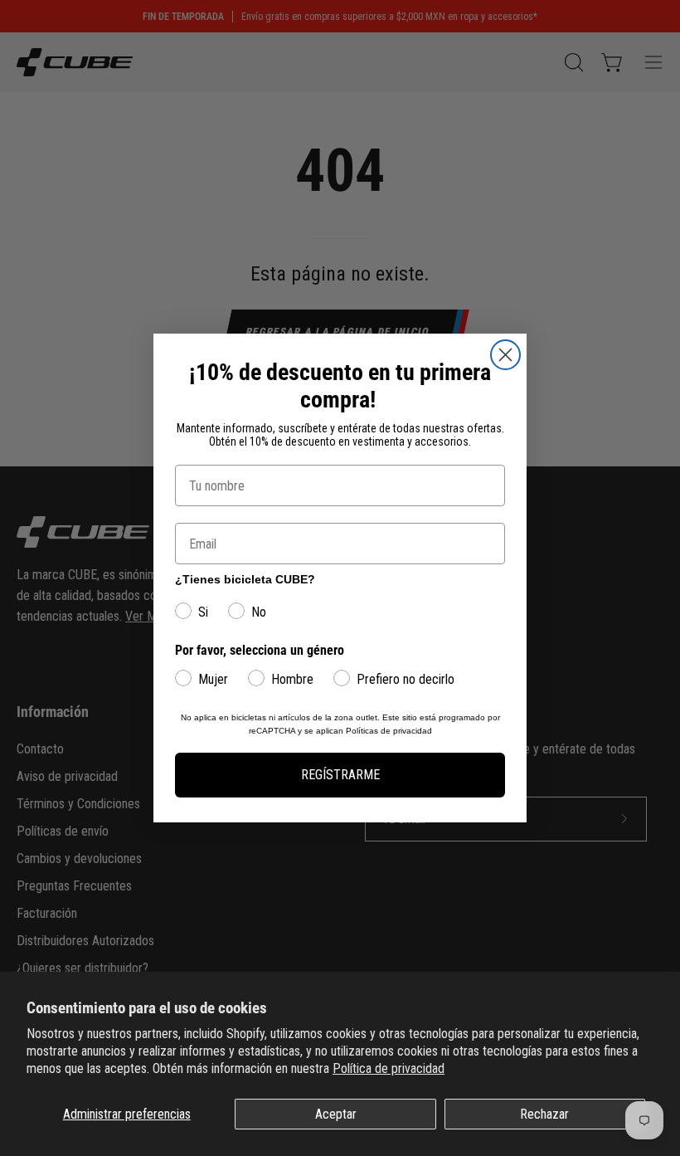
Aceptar (336, 1114)
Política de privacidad (388, 1068)
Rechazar (544, 1114)
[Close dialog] (505, 354)
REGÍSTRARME (340, 775)
